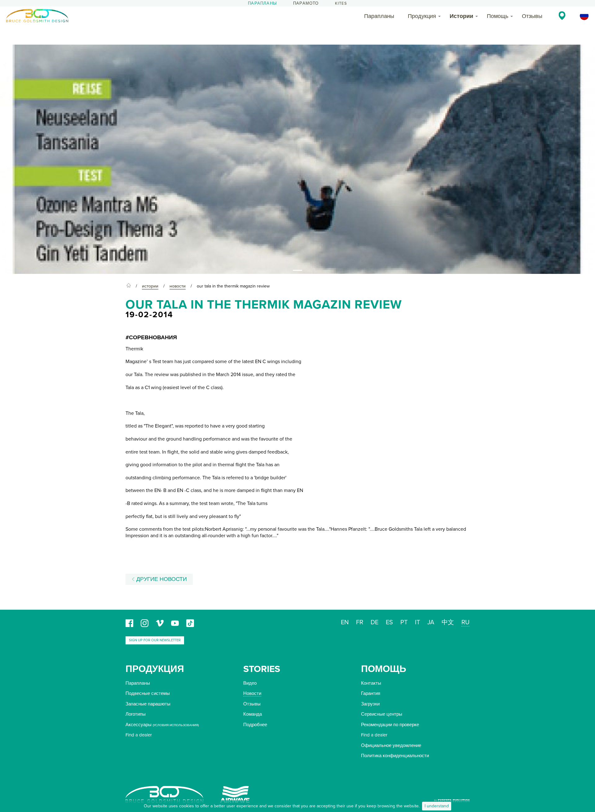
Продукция (422, 16)
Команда (252, 714)
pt (404, 622)
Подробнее (255, 724)
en (345, 622)
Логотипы (136, 714)
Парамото (306, 3)
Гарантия (370, 693)
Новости (252, 693)
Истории (461, 16)
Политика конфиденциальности (395, 755)
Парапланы (262, 3)
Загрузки (370, 704)
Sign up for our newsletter (155, 640)
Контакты (371, 683)
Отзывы (532, 16)
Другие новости (161, 579)
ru (465, 622)
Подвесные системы (148, 693)
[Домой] (128, 286)
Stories (261, 669)
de (374, 622)
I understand (437, 806)
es (389, 622)
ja (430, 622)
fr (359, 622)
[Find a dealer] (562, 15)
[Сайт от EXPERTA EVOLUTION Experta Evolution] (451, 798)
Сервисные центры (381, 714)
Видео (250, 683)
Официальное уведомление (391, 745)
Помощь (497, 16)
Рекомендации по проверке (390, 724)
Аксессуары (139, 724)
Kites (341, 3)
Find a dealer (139, 735)
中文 (448, 622)
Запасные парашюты (148, 704)
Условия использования (175, 725)
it (417, 622)
